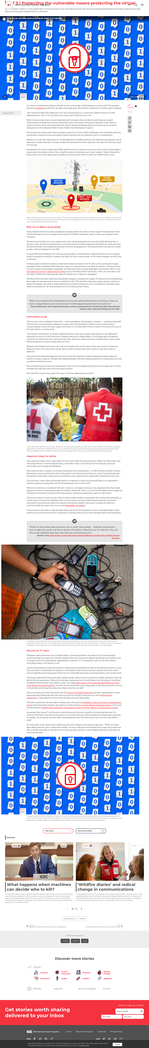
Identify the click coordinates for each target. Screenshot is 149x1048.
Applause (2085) (85, 831)
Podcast (64, 845)
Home (69, 1032)
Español (75, 941)
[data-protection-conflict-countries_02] (70, 775)
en (129, 5)
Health (64, 979)
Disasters (86, 845)
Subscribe (58, 989)
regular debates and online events (96, 705)
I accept (117, 1044)
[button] (73, 909)
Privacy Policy (116, 1032)
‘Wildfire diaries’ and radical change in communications (106, 887)
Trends (37, 967)
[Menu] (142, 5)
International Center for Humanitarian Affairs (46, 271)
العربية (85, 941)
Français (65, 941)
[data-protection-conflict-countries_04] (74, 409)
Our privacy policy (84, 1045)
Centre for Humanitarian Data (79, 692)
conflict (82, 919)
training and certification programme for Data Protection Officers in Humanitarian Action (80, 707)
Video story (130, 111)
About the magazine (87, 989)
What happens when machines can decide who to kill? (39, 887)
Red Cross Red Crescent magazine (32, 5)
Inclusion (44, 973)
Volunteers (45, 979)
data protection (69, 919)
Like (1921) (49, 831)
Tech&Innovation (131, 106)
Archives (106, 989)
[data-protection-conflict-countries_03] (74, 186)
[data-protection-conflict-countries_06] (67, 592)
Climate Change (106, 973)
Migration (107, 979)
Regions (37, 989)
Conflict (15, 845)
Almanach (40, 108)
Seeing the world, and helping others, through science (47, 926)
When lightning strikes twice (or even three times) (103, 926)
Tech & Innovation (66, 973)
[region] (74, 1044)
